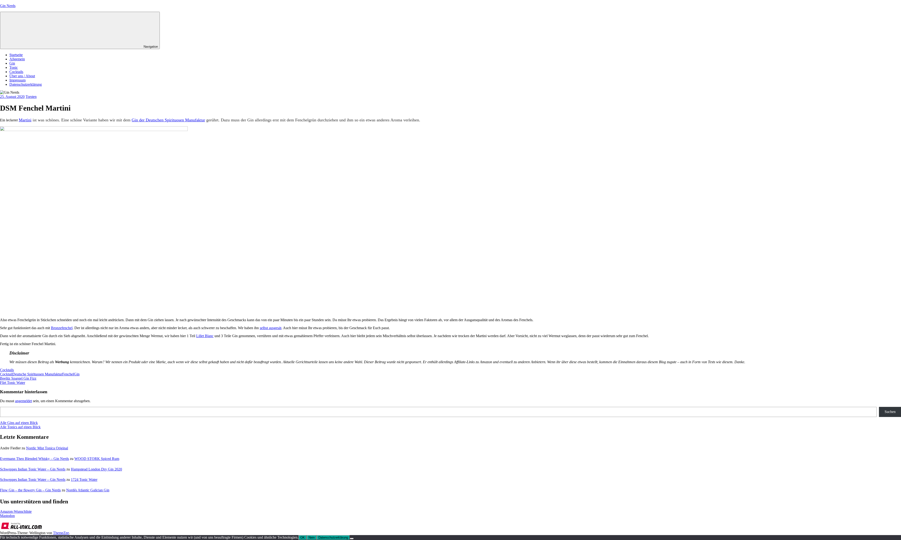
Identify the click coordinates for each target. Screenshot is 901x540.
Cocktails (16, 72)
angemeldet (23, 401)
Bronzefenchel (62, 328)
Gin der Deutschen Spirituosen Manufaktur (168, 120)
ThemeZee (61, 533)
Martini (25, 120)
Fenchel (68, 374)
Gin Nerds (7, 6)
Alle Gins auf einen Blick (19, 423)
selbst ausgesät (270, 328)
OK (302, 537)
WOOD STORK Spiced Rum (96, 459)
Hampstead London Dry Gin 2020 (96, 469)
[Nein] (352, 538)
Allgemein (17, 59)
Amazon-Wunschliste (16, 511)
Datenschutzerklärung (25, 84)
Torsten (31, 97)
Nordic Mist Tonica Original (47, 448)
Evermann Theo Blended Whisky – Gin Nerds (34, 459)
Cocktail (6, 374)
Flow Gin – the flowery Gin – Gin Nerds (30, 490)
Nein (312, 537)
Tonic (13, 67)
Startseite (16, 55)
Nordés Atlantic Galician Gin (87, 490)
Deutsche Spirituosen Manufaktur (37, 374)
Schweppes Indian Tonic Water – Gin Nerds (32, 469)
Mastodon (7, 516)
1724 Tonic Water (84, 480)
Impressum (17, 80)
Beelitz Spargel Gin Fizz (18, 378)
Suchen (890, 412)
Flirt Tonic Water (12, 383)
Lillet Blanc (205, 336)
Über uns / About (22, 76)
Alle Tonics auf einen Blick (20, 427)
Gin (12, 63)
